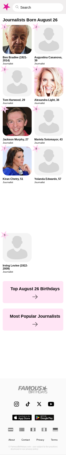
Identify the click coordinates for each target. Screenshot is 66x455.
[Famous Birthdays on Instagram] (15, 404)
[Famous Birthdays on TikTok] (26, 404)
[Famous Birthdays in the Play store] (44, 417)
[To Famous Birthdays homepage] (6, 7)
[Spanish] (10, 429)
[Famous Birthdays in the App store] (22, 417)
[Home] (33, 389)
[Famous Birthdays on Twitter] (37, 404)
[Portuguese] (21, 429)
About (11, 440)
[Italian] (44, 429)
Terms (54, 440)
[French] (33, 429)
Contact (25, 440)
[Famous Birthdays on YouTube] (50, 404)
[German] (55, 429)
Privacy (40, 440)
